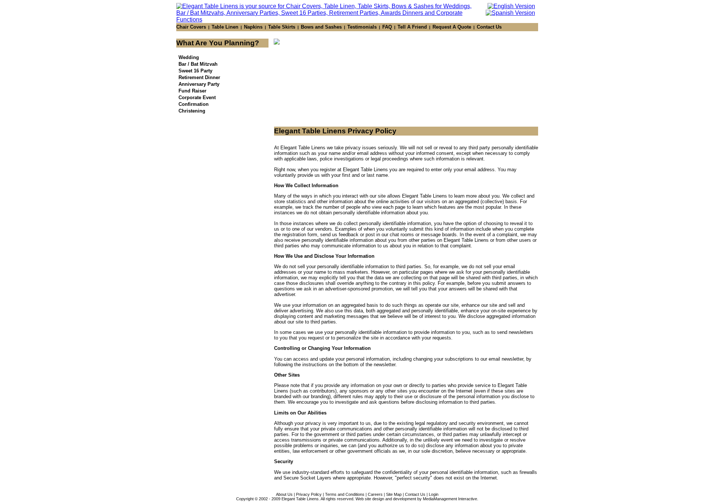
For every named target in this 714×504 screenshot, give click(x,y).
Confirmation (193, 104)
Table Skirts (281, 27)
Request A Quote (451, 27)
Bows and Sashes (321, 27)
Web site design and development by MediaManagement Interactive (416, 499)
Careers (375, 494)
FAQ (387, 27)
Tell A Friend (412, 27)
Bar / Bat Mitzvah (198, 64)
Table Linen (225, 27)
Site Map (394, 494)
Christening (191, 111)
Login (433, 494)
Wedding (188, 57)
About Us (284, 494)
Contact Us (489, 27)
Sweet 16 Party (195, 71)
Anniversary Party (198, 84)
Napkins (253, 27)
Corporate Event (197, 97)
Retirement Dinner (199, 77)
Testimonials (362, 27)
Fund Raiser (192, 91)
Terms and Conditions (344, 494)
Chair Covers (191, 27)
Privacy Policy (309, 494)
